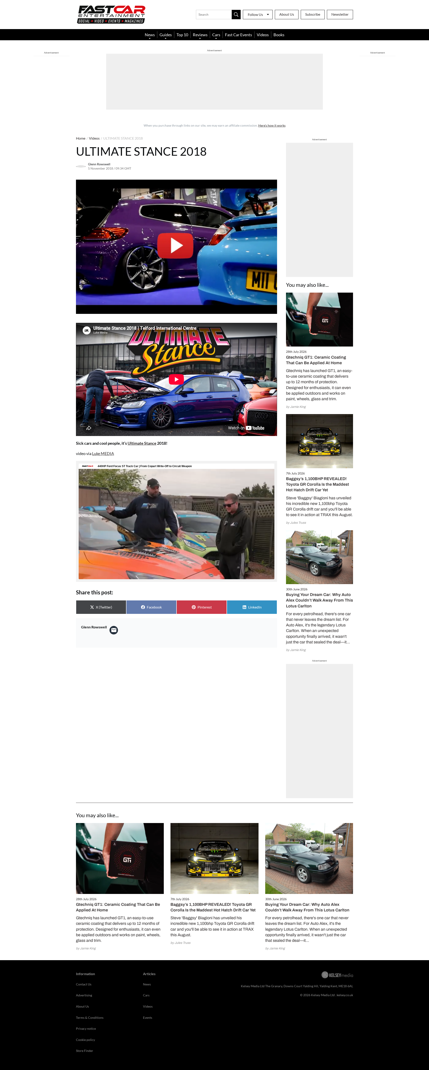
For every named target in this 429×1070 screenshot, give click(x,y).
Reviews (200, 34)
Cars (216, 34)
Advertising (84, 995)
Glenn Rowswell (99, 164)
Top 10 (182, 34)
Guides (166, 34)
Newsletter (340, 14)
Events (147, 1017)
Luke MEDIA (103, 453)
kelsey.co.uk (345, 995)
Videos (263, 34)
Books (278, 34)
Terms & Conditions (89, 1017)
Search (236, 14)
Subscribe (312, 14)
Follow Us (255, 14)
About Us (286, 14)
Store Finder (84, 1051)
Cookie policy (85, 1040)
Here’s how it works (272, 125)
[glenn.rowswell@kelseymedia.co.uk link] (113, 630)
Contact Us (83, 984)
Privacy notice (86, 1028)
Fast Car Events (238, 34)
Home (80, 138)
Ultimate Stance (142, 443)
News (150, 34)
